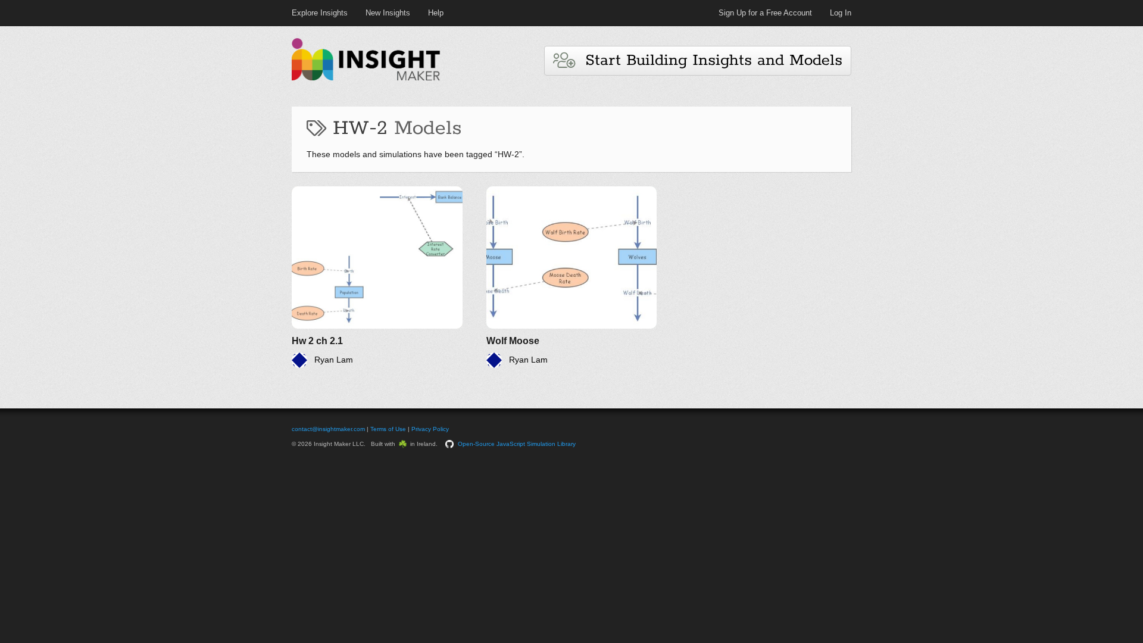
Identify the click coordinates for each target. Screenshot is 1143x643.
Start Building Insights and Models (708, 60)
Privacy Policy (430, 429)
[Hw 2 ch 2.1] (377, 277)
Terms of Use (388, 429)
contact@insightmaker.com (328, 429)
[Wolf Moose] (571, 277)
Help (436, 12)
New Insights (388, 12)
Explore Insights (320, 12)
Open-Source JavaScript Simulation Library (517, 444)
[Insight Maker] (366, 79)
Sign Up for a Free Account (765, 12)
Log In (840, 12)
